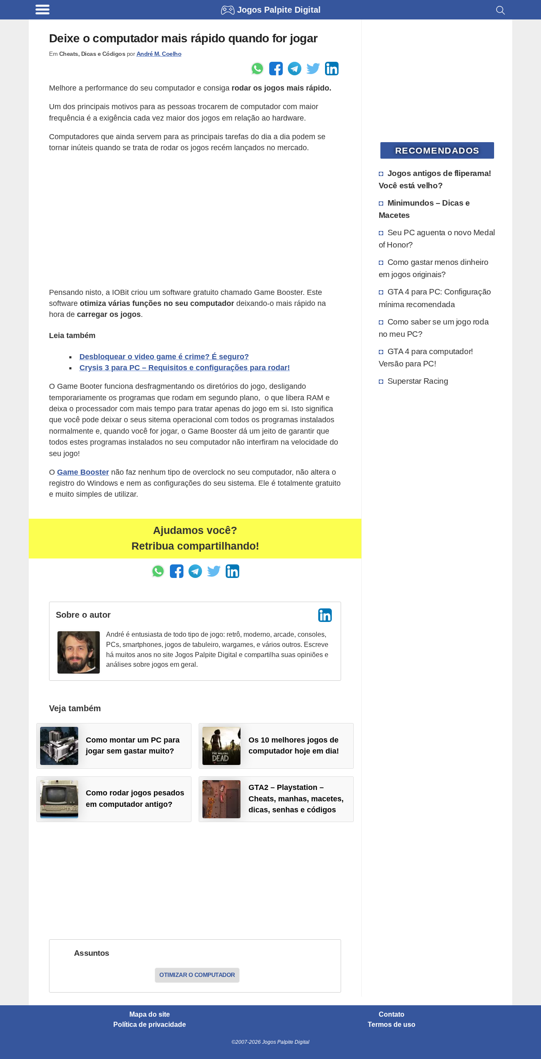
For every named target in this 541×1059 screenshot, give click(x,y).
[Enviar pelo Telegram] (294, 68)
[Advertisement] (195, 220)
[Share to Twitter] (313, 68)
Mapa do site (149, 1014)
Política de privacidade (149, 1024)
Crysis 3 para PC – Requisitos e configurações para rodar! (184, 367)
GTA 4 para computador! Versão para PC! (426, 357)
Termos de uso (391, 1024)
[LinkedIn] (325, 615)
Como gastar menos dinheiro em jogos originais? (434, 268)
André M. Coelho (159, 53)
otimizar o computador (197, 974)
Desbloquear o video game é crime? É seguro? (164, 356)
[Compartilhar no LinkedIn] (332, 68)
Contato (391, 1014)
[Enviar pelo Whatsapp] (257, 68)
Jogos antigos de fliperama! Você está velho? (435, 179)
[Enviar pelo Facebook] (276, 68)
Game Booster (83, 472)
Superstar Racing (418, 380)
